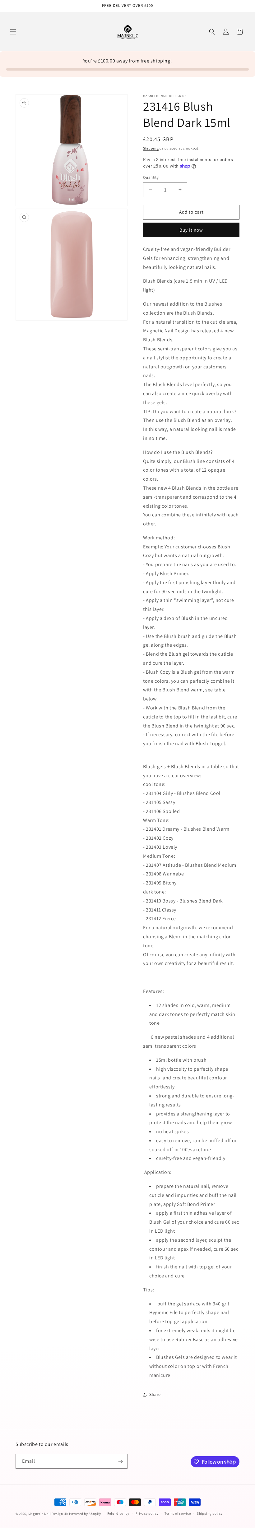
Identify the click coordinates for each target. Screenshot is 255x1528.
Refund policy (118, 1513)
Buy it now (191, 230)
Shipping (151, 148)
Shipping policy (210, 1513)
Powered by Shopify (85, 1514)
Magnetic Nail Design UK (48, 1514)
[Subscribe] (120, 1461)
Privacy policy (147, 1513)
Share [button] (155, 1394)
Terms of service (178, 1513)
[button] (13, 32)
